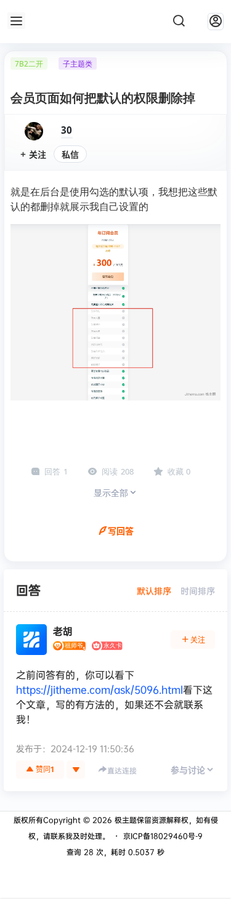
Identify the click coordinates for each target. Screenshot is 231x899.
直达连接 (122, 770)
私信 (70, 154)
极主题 (124, 820)
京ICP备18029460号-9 (163, 836)
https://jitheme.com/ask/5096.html (99, 689)
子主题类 (77, 64)
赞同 (45, 769)
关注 (37, 154)
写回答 (121, 531)
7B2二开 (29, 64)
